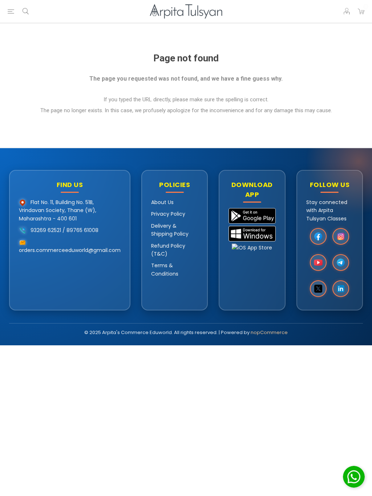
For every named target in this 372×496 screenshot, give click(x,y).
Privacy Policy (168, 213)
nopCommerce (269, 332)
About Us (162, 202)
